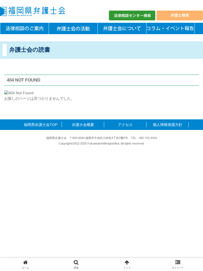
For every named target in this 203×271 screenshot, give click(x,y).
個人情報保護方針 (167, 125)
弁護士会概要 (83, 125)
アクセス (125, 125)
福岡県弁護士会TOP (40, 125)
